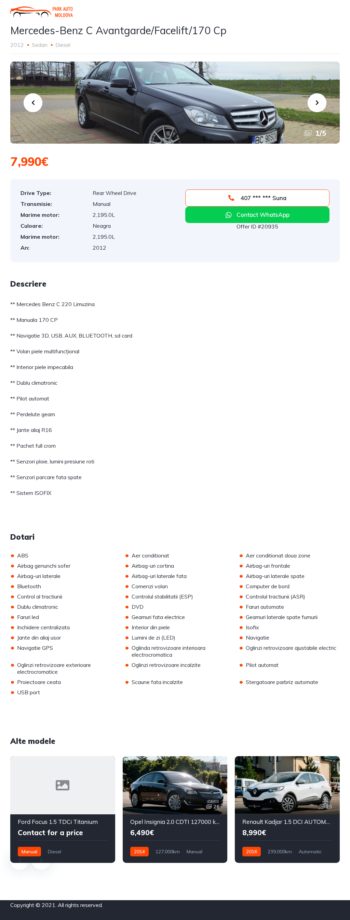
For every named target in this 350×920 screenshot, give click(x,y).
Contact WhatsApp (263, 214)
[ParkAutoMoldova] (41, 11)
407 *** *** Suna (262, 197)
